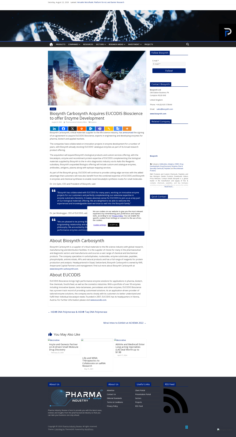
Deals (53, 109)
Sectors (100, 44)
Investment (134, 44)
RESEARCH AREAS (116, 44)
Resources (88, 44)
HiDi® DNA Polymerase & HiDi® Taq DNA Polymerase (77, 311)
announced (128, 132)
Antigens (171, 164)
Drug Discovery (165, 166)
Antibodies (163, 164)
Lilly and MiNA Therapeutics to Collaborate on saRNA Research (93, 361)
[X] (72, 128)
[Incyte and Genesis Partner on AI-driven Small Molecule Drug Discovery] (53, 340)
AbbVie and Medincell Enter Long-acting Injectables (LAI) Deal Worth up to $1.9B (130, 348)
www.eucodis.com (98, 300)
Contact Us (111, 394)
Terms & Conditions (115, 402)
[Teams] (100, 128)
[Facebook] (63, 128)
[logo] (75, 389)
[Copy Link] (109, 128)
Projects (149, 44)
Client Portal (140, 390)
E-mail (155, 60)
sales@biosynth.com (165, 109)
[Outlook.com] (90, 128)
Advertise (110, 390)
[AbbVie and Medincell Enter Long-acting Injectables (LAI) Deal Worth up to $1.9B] (120, 340)
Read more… (169, 187)
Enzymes (93, 122)
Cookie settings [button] (99, 225)
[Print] (81, 128)
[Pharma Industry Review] (51, 44)
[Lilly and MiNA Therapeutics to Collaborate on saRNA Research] (97, 340)
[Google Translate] (118, 128)
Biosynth (154, 156)
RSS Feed (139, 406)
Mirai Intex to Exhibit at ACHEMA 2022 (124, 322)
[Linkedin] (54, 128)
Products (60, 44)
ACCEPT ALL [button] (113, 225)
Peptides (167, 168)
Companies (73, 44)
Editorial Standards (114, 398)
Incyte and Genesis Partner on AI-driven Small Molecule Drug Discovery (63, 347)
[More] (127, 128)
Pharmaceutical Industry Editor (76, 122)
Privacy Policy (112, 406)
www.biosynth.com (158, 113)
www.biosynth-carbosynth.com (64, 268)
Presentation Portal (143, 394)
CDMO (177, 164)
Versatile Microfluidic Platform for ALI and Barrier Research (100, 2)
